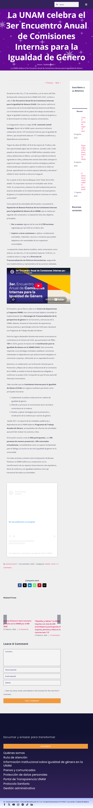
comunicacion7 (11, 564)
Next (57, 83)
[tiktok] (27, 804)
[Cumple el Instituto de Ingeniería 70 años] (77, 118)
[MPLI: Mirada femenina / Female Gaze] (76, 237)
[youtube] (13, 804)
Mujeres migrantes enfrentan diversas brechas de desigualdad (83, 152)
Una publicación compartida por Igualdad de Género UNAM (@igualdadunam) (37, 553)
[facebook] (4, 804)
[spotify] (23, 804)
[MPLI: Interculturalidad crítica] (76, 217)
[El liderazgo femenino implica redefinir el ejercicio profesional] (77, 174)
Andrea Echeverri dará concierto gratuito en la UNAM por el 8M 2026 (14, 610)
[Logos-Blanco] (9, 3)
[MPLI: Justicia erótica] (76, 222)
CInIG (53, 564)
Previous (49, 83)
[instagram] (18, 804)
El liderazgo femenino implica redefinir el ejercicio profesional (83, 181)
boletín (47, 564)
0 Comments (23, 629)
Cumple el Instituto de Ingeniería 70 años (83, 124)
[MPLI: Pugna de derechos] (76, 232)
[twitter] (9, 804)
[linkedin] (32, 804)
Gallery (20, 610)
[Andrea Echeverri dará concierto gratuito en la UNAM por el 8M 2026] (17, 610)
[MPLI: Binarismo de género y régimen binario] (76, 227)
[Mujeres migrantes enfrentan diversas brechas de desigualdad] (77, 146)
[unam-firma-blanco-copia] (9, 722)
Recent (80, 111)
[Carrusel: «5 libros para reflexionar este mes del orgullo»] (76, 244)
